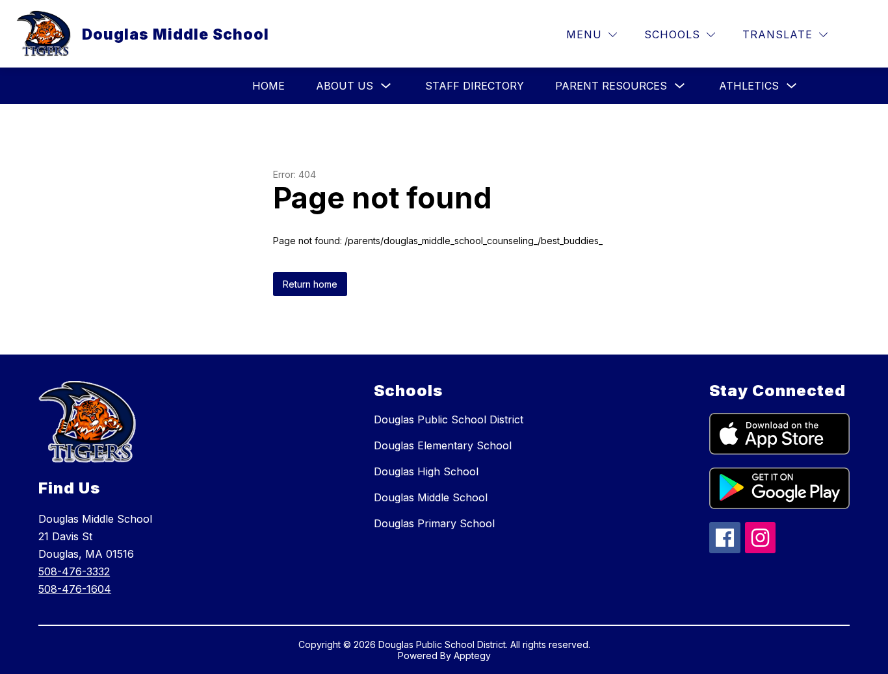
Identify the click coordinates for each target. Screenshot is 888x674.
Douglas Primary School (434, 523)
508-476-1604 (74, 588)
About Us (344, 85)
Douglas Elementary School (443, 445)
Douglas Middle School (431, 497)
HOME (268, 85)
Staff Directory (474, 85)
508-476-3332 (74, 571)
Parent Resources (611, 85)
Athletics (749, 85)
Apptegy (472, 655)
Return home (310, 284)
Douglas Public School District (448, 419)
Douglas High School (426, 471)
